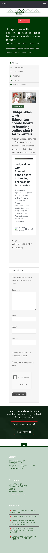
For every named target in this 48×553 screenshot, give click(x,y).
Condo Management (23, 424)
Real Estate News (19, 85)
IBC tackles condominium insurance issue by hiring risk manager (22, 530)
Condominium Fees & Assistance (25, 517)
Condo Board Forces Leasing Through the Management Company (23, 538)
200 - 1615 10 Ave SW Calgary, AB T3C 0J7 (17, 462)
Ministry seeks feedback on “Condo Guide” (22, 511)
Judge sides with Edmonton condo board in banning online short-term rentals (22, 522)
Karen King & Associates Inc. (16, 44)
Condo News (34, 44)
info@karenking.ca (16, 468)
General (16, 80)
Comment (16, 290)
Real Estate (22, 432)
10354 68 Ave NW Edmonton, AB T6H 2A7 (18, 485)
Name (15, 315)
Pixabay (19, 247)
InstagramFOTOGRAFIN (22, 244)
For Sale (16, 76)
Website (15, 339)
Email (14, 327)
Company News (18, 67)
